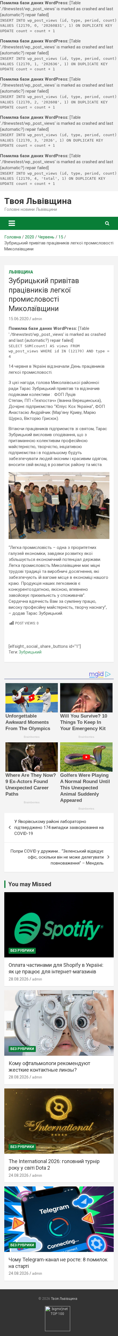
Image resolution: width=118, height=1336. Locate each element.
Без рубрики (22, 951)
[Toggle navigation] (11, 223)
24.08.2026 (19, 1175)
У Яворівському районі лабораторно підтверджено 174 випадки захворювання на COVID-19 (59, 827)
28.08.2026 (19, 979)
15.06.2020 (19, 318)
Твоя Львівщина (38, 201)
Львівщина (21, 272)
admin (37, 319)
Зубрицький (30, 652)
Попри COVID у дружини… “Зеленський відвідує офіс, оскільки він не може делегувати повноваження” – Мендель (57, 857)
